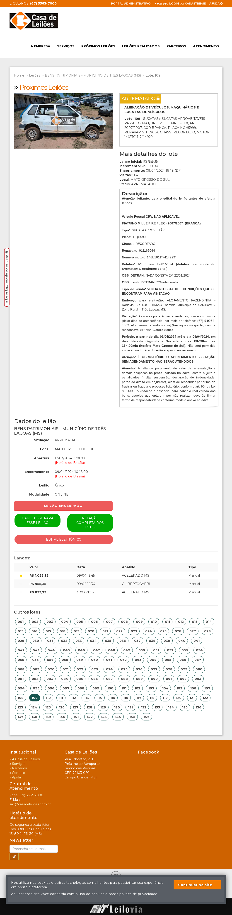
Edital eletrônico (64, 539)
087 (109, 679)
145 (132, 717)
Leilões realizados (141, 46)
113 (86, 698)
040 (181, 641)
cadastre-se (195, 3)
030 (35, 641)
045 (66, 650)
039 (167, 641)
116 (125, 698)
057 (50, 660)
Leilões (34, 75)
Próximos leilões (98, 46)
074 (109, 669)
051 (156, 650)
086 (94, 679)
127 (75, 707)
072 (80, 669)
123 (20, 707)
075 (124, 669)
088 (124, 679)
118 (152, 698)
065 (168, 660)
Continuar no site (195, 885)
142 (90, 717)
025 (163, 631)
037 (137, 641)
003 (49, 622)
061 (109, 660)
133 (157, 707)
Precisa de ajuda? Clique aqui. (7, 279)
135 (185, 707)
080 (199, 669)
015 (20, 631)
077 (154, 669)
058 (65, 660)
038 (152, 641)
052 (170, 650)
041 (196, 641)
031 (50, 641)
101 (123, 688)
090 (154, 679)
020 (91, 631)
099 (95, 688)
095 (36, 688)
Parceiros (176, 46)
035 (108, 641)
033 (78, 641)
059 (79, 660)
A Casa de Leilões (26, 759)
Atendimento (206, 46)
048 (111, 650)
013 (195, 622)
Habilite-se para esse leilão (37, 520)
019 (77, 631)
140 (62, 717)
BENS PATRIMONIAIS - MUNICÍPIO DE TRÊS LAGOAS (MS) (93, 75)
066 (182, 660)
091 (169, 679)
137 (20, 717)
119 (165, 698)
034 (93, 641)
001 (21, 622)
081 (21, 679)
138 (34, 717)
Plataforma (116, 902)
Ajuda (214, 3)
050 (141, 650)
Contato (18, 773)
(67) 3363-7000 (31, 795)
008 (124, 622)
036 (122, 641)
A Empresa (40, 46)
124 (34, 707)
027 (192, 631)
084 (64, 679)
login (174, 3)
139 (48, 717)
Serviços (66, 46)
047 (96, 650)
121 (192, 698)
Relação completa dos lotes (90, 522)
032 (64, 641)
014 (209, 622)
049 (126, 650)
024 (148, 631)
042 (21, 650)
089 (139, 679)
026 (178, 631)
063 (138, 660)
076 (139, 669)
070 (51, 669)
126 (62, 707)
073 (94, 669)
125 (48, 707)
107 (207, 688)
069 (36, 669)
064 (153, 660)
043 (36, 650)
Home (19, 75)
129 (103, 707)
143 (104, 717)
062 (123, 660)
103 (151, 688)
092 (183, 679)
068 (21, 669)
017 (48, 631)
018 (62, 631)
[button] (21, 121)
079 (184, 669)
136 (198, 707)
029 (21, 641)
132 (143, 707)
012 (181, 622)
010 (154, 622)
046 (81, 650)
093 (198, 679)
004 (64, 622)
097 (66, 688)
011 (167, 622)
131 (130, 707)
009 (139, 622)
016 (34, 631)
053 (184, 650)
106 (193, 688)
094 (21, 688)
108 (21, 698)
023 (134, 631)
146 (146, 717)
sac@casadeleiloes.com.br (30, 804)
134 (171, 707)
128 (89, 707)
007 (109, 622)
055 (21, 660)
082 (35, 679)
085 (79, 679)
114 (99, 698)
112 (73, 698)
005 (79, 622)
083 (49, 679)
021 (105, 631)
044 (51, 650)
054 (199, 650)
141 (76, 717)
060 (94, 660)
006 (94, 622)
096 (51, 688)
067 (197, 660)
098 (80, 688)
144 (118, 717)
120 (178, 698)
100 (110, 688)
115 (112, 698)
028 (207, 631)
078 (169, 669)
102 (137, 688)
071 (65, 669)
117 (138, 698)
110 (48, 698)
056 (35, 660)
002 (35, 622)
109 (35, 698)
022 (119, 631)
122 (205, 698)
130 (117, 707)
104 (165, 688)
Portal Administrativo (131, 3)
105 (179, 688)
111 (61, 698)
